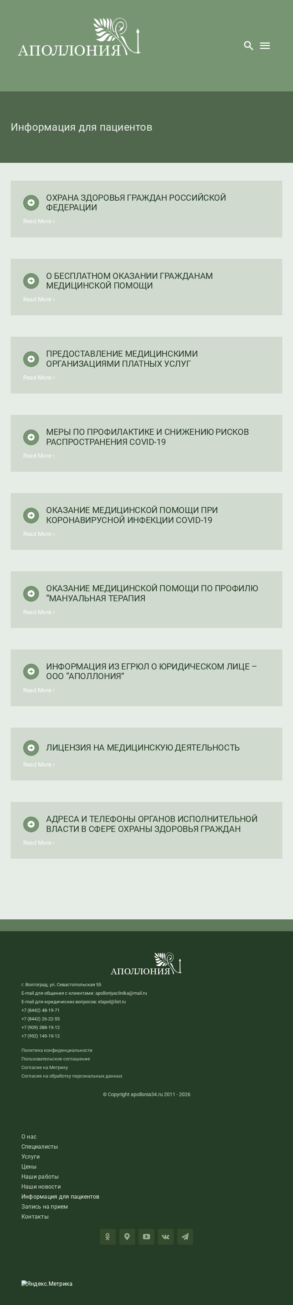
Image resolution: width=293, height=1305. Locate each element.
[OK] (108, 1237)
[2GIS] (127, 1237)
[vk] (166, 1237)
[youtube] (146, 1237)
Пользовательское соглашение (55, 1058)
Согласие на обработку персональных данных (71, 1076)
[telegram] (185, 1237)
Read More (37, 221)
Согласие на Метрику (44, 1067)
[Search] (248, 45)
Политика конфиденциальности (57, 1050)
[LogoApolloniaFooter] (146, 955)
